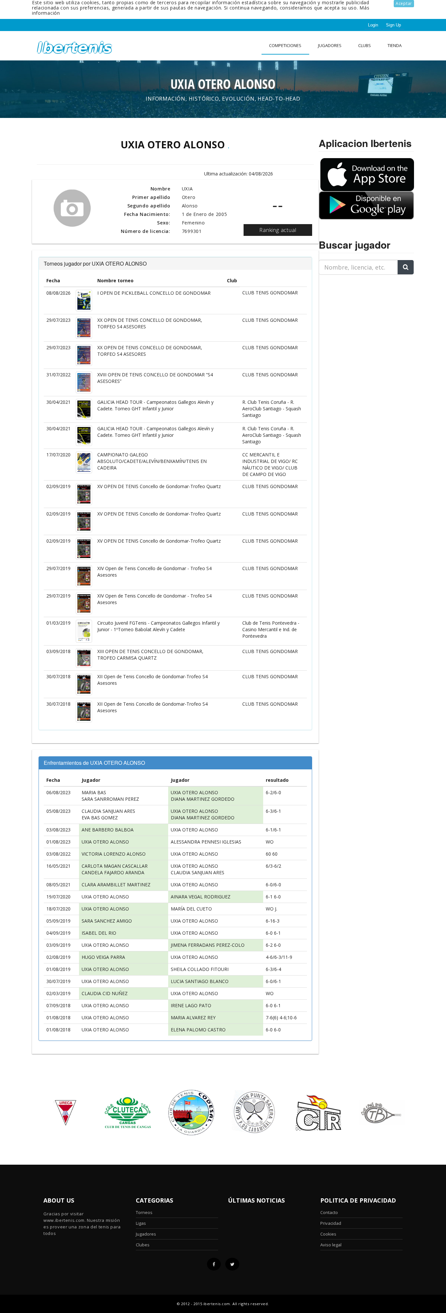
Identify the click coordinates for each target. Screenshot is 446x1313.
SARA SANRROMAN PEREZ (110, 799)
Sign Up (393, 25)
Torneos (144, 1212)
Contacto (329, 1212)
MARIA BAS (94, 792)
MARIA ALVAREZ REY (193, 1017)
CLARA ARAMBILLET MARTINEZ (116, 884)
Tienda (395, 45)
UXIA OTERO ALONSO (194, 792)
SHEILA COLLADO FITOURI (200, 969)
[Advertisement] (359, 321)
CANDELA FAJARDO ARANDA (113, 872)
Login (373, 25)
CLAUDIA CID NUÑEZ (105, 993)
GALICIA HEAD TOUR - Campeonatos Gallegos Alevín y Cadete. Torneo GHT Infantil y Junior (155, 405)
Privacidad (330, 1223)
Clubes (143, 1245)
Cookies (328, 1234)
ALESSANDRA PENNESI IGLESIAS (206, 842)
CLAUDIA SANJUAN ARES (108, 811)
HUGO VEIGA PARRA (103, 957)
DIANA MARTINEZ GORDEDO (202, 799)
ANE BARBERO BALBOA (108, 830)
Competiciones (285, 45)
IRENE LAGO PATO (191, 1005)
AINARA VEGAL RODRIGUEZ (201, 897)
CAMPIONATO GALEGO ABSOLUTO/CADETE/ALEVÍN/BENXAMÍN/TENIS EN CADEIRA (152, 461)
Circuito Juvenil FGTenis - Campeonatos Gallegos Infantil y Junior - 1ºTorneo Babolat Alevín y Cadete (158, 626)
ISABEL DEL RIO (99, 933)
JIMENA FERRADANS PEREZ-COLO (208, 945)
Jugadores (330, 45)
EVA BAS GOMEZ (100, 817)
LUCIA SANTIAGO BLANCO (200, 981)
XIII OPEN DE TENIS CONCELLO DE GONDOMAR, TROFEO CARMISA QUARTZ (150, 654)
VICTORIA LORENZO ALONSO (114, 854)
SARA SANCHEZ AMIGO (107, 921)
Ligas (141, 1223)
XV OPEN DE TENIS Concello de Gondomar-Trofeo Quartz (159, 486)
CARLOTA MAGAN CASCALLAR (115, 866)
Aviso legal (331, 1245)
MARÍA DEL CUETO (191, 909)
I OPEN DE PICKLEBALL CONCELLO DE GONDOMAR (154, 293)
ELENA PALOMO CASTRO (198, 1029)
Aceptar (404, 3)
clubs (364, 45)
